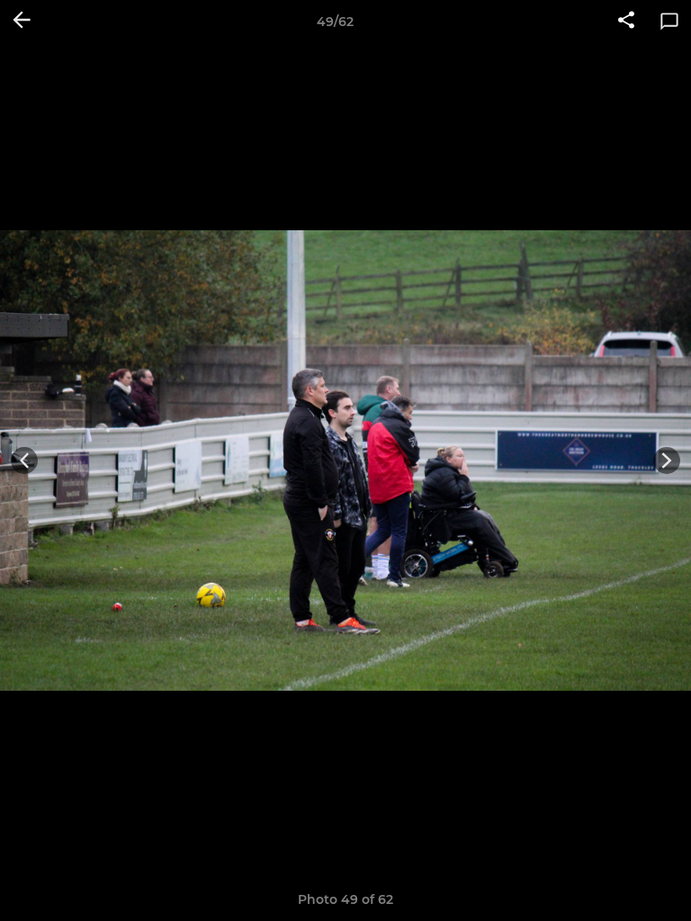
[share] (626, 21)
